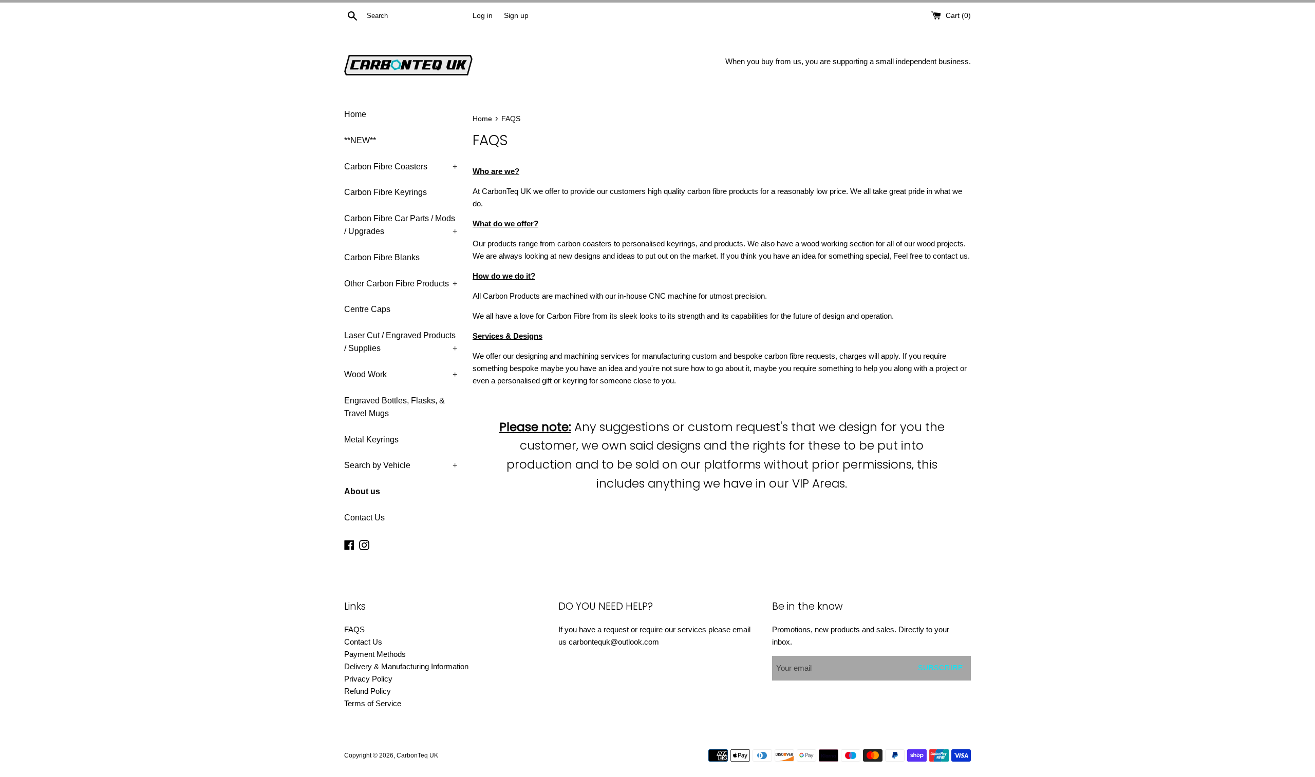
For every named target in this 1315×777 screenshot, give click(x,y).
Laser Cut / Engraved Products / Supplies (400, 342)
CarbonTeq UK (417, 755)
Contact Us (364, 517)
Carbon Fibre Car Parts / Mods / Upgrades (400, 225)
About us (362, 491)
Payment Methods (375, 654)
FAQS (354, 629)
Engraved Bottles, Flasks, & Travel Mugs (394, 407)
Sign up (516, 16)
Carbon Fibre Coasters (400, 166)
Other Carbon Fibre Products (400, 283)
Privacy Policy (368, 678)
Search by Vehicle (400, 465)
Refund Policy (367, 691)
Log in (483, 16)
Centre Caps (367, 309)
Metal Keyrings (371, 439)
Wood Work (400, 374)
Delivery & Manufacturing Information (406, 666)
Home (355, 114)
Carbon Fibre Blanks (382, 257)
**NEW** (360, 140)
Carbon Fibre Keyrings (385, 192)
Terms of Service (372, 703)
